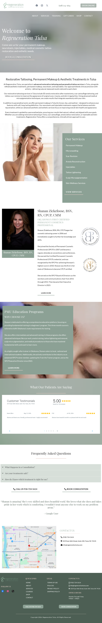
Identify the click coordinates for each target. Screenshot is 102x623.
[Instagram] (42, 5)
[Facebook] (36, 5)
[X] (47, 5)
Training (56, 16)
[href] (29, 547)
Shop (78, 16)
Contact (88, 16)
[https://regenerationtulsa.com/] (13, 5)
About (35, 16)
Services (45, 16)
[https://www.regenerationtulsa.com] (12, 579)
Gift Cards (68, 16)
